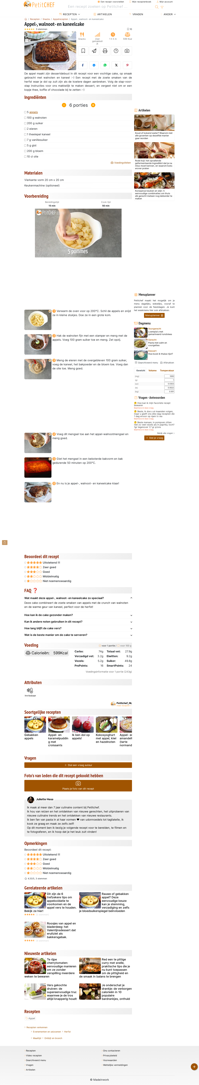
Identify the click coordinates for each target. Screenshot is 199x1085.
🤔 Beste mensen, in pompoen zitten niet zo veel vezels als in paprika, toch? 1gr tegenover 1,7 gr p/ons (154, 424)
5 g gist (31, 145)
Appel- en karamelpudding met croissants (58, 740)
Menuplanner (153, 315)
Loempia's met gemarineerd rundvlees (160, 333)
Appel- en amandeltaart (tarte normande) (129, 740)
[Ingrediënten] (4, 542)
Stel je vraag (156, 437)
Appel (31, 1018)
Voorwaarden (110, 1060)
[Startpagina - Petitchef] (25, 19)
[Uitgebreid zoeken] (161, 7)
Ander (168, 14)
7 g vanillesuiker (37, 139)
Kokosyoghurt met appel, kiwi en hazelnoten (106, 738)
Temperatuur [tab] (167, 370)
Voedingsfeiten (122, 162)
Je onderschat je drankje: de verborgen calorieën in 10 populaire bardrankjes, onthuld (117, 992)
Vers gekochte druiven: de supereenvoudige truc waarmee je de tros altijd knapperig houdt (62, 992)
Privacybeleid (110, 1055)
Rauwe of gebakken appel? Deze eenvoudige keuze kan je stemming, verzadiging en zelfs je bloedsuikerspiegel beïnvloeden (104, 902)
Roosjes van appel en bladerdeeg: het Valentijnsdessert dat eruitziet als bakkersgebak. (61, 930)
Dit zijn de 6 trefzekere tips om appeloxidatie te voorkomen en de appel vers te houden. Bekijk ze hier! (50, 902)
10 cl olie (32, 156)
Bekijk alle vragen (165, 433)
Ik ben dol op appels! (81, 736)
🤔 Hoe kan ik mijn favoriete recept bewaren (152, 404)
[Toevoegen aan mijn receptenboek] (83, 50)
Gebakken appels (31, 736)
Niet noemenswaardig (56, 581)
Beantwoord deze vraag (144, 408)
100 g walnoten (37, 117)
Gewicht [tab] (140, 370)
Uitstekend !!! (51, 562)
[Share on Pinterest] (127, 65)
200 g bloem (35, 151)
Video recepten (34, 1055)
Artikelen (104, 14)
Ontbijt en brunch (53, 1038)
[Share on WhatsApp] (105, 65)
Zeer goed (49, 567)
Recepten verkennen (37, 1027)
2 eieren (32, 128)
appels (33, 112)
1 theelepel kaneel (38, 134)
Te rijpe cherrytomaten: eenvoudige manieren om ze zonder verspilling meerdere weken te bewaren (50, 968)
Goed (46, 571)
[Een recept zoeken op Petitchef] (157, 7)
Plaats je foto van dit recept (78, 788)
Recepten (69, 14)
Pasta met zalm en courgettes (157, 344)
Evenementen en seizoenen (47, 1031)
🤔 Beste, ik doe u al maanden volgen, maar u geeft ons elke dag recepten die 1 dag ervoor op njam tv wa (154, 413)
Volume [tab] (153, 370)
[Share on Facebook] (82, 65)
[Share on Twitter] (116, 65)
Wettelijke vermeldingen (115, 1065)
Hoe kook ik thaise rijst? (160, 354)
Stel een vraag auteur (79, 765)
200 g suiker (35, 123)
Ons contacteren (111, 1050)
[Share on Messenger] (94, 65)
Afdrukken (168, 362)
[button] (28, 50)
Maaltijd (37, 1038)
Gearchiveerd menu (147, 362)
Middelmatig (50, 576)
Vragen (137, 14)
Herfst (67, 1031)
